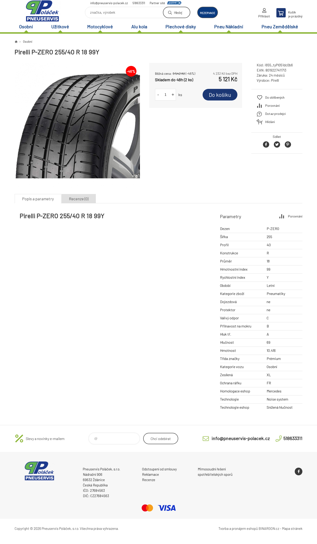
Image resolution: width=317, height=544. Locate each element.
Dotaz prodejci (275, 114)
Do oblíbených (275, 97)
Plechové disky (180, 26)
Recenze (148, 480)
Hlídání (270, 122)
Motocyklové (100, 26)
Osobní (26, 26)
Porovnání (272, 105)
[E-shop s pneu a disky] (16, 41)
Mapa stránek (292, 528)
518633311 (139, 3)
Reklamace (150, 474)
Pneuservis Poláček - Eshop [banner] (42, 11)
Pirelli (275, 80)
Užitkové (60, 26)
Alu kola (139, 26)
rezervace (207, 12)
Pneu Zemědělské (280, 26)
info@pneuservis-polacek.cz (109, 3)
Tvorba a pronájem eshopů (238, 528)
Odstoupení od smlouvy (159, 469)
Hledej (178, 12)
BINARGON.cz (269, 528)
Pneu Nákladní (228, 26)
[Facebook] (298, 471)
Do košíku (220, 94)
